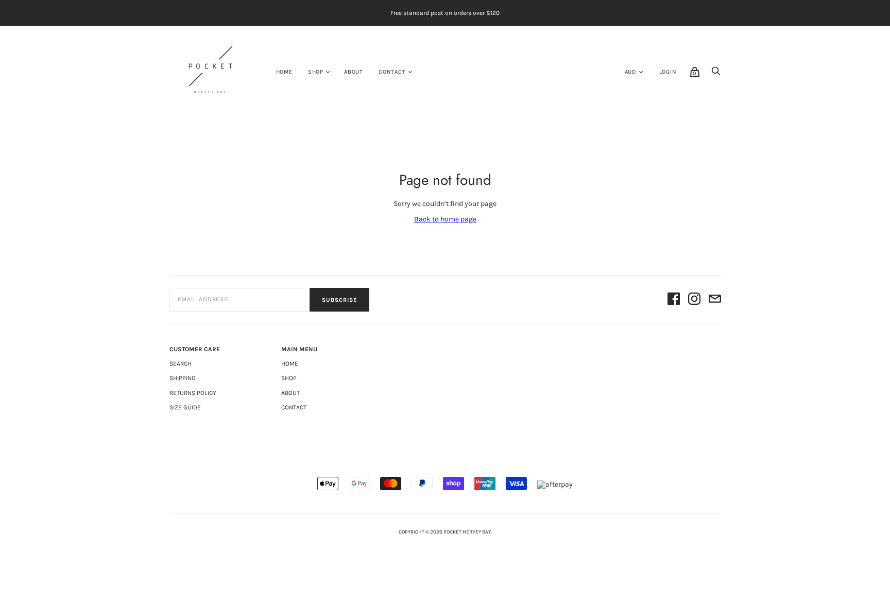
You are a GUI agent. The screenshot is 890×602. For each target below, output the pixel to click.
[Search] (716, 74)
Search (180, 363)
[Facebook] (674, 300)
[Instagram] (694, 300)
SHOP (315, 71)
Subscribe (339, 300)
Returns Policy (192, 393)
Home (284, 71)
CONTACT (392, 71)
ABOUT (353, 71)
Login (668, 71)
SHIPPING (182, 378)
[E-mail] (715, 300)
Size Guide (185, 407)
